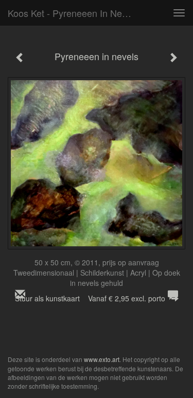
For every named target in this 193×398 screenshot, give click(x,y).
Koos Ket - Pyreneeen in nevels (73, 13)
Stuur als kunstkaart (90, 298)
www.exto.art (101, 359)
